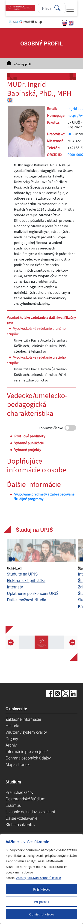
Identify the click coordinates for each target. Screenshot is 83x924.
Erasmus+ (14, 805)
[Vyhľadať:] (59, 8)
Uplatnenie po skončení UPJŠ (33, 593)
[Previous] (11, 642)
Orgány (12, 738)
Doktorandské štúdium (25, 798)
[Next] (72, 642)
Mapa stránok (18, 764)
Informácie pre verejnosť (27, 751)
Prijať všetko (41, 889)
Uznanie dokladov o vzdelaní (30, 811)
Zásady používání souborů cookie (38, 878)
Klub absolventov (20, 824)
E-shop (37, 21)
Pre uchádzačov (19, 792)
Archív (11, 744)
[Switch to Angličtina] (70, 22)
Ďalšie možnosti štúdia (26, 599)
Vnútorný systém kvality (26, 732)
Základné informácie (23, 719)
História (12, 725)
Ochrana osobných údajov (28, 757)
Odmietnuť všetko (41, 914)
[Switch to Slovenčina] (64, 22)
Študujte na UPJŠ (22, 573)
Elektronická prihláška (26, 580)
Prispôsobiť (41, 902)
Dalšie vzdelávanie (21, 818)
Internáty (15, 586)
